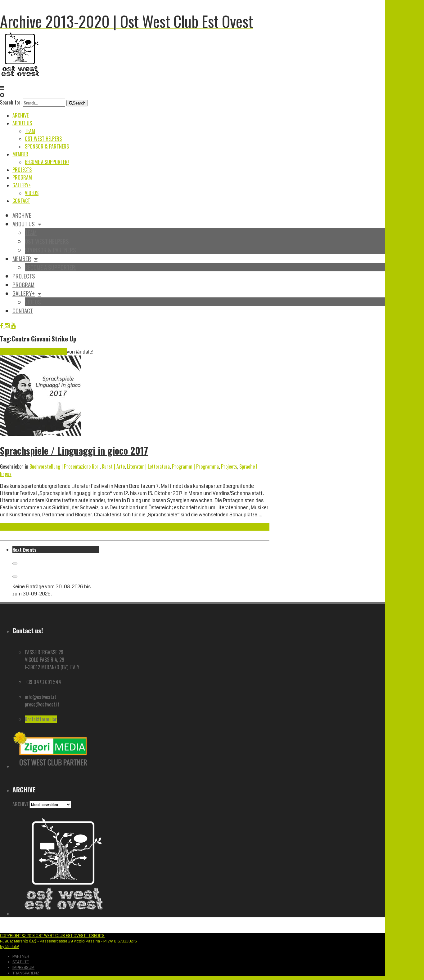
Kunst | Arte (113, 466)
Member (20, 154)
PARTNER (20, 956)
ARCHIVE (20, 804)
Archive (20, 115)
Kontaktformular (41, 719)
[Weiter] (14, 576)
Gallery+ (21, 185)
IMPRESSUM (23, 967)
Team (30, 131)
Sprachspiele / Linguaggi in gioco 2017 (74, 450)
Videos (31, 193)
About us (22, 123)
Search (79, 103)
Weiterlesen (11, 527)
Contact (21, 200)
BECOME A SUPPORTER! (47, 162)
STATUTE (20, 962)
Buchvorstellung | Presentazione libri (64, 466)
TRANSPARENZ (25, 973)
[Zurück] (14, 563)
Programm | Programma (195, 466)
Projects (22, 169)
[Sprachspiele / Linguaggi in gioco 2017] (40, 434)
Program (22, 177)
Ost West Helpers (43, 138)
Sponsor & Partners (47, 146)
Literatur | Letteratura (148, 466)
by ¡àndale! (9, 947)
